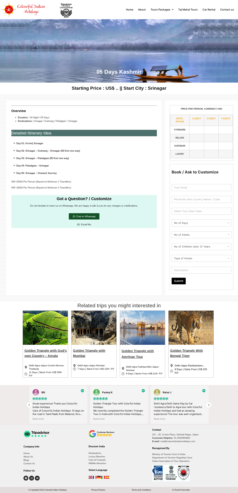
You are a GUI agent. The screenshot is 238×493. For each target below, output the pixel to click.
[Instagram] (31, 478)
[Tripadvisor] (37, 478)
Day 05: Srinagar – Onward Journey (36, 173)
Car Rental (209, 9)
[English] (91, 477)
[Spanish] (107, 477)
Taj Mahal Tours (188, 9)
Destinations (95, 453)
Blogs (26, 460)
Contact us (227, 9)
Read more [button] (38, 419)
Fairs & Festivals (97, 460)
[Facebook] (25, 478)
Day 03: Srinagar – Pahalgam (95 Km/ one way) (42, 158)
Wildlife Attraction (97, 463)
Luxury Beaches (97, 456)
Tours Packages (160, 9)
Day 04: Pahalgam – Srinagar (32, 165)
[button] (162, 9)
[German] (99, 477)
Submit (178, 281)
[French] (95, 477)
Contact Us (29, 463)
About (142, 9)
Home (129, 9)
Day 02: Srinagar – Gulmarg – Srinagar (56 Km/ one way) (48, 150)
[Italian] (103, 477)
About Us (28, 456)
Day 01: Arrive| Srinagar (29, 143)
